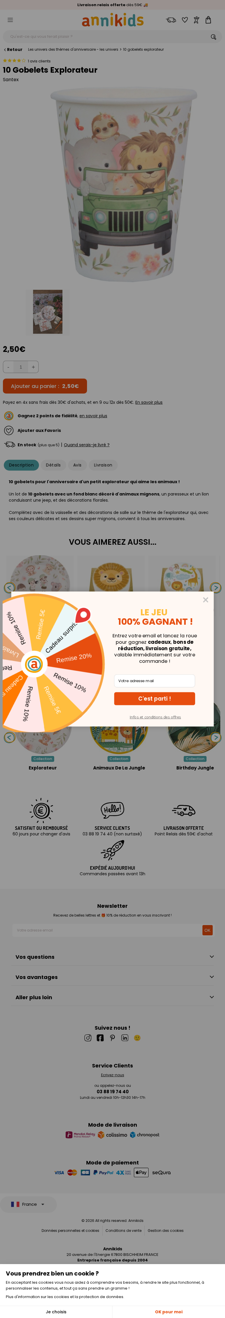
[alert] (112, 659)
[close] (205, 599)
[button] (154, 698)
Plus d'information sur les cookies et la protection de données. (65, 1297)
